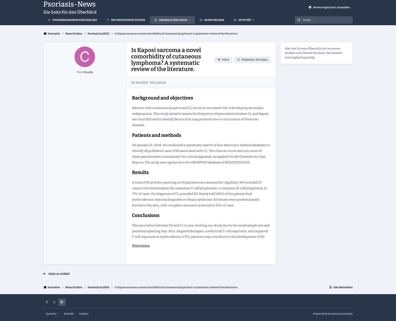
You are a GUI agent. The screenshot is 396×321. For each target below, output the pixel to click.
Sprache (51, 313)
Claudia (88, 72)
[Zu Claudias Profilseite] (84, 56)
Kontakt (69, 313)
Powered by (333, 313)
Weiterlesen (141, 246)
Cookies (83, 313)
